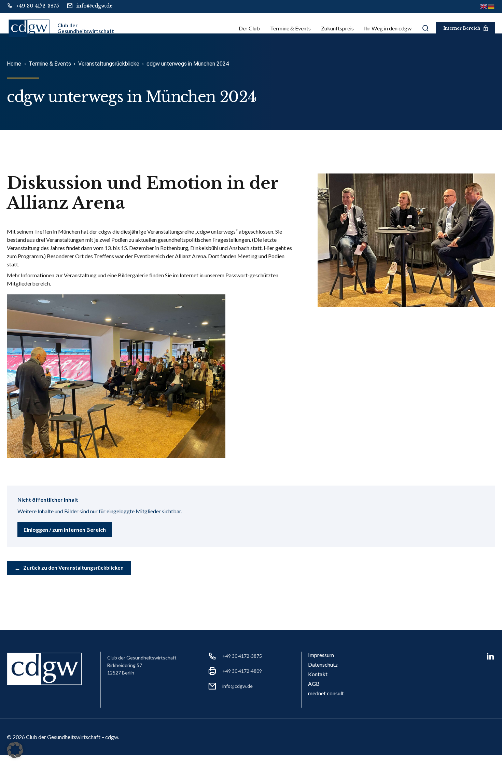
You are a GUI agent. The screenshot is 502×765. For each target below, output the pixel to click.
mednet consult (326, 693)
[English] (484, 6)
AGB (314, 683)
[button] (15, 750)
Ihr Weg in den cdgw (388, 28)
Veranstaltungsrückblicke (108, 63)
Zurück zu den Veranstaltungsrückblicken (69, 568)
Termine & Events (290, 28)
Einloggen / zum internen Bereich (65, 529)
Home (14, 63)
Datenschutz (323, 664)
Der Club (249, 28)
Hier (269, 248)
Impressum (321, 655)
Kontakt (317, 674)
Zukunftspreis (337, 28)
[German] (491, 6)
